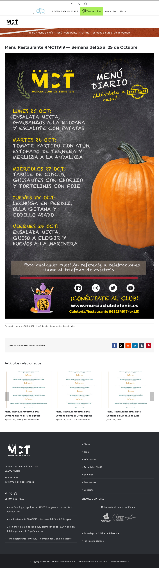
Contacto (88, 489)
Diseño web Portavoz (119, 561)
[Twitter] (10, 493)
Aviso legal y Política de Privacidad (102, 533)
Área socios (90, 482)
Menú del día (42, 326)
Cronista (11, 466)
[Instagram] (15, 493)
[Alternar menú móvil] (152, 22)
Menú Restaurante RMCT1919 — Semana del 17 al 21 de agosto (39, 538)
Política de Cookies (94, 540)
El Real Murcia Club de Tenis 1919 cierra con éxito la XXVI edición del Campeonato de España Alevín (41, 528)
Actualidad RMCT (93, 467)
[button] (7, 396)
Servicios (88, 474)
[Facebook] (6, 493)
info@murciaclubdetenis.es (19, 481)
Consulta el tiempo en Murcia (119, 507)
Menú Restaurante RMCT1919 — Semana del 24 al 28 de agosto (40, 519)
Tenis (86, 451)
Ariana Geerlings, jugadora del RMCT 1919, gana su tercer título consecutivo (39, 509)
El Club (87, 444)
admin (11, 326)
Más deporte (90, 459)
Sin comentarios (31, 419)
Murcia (16, 470)
